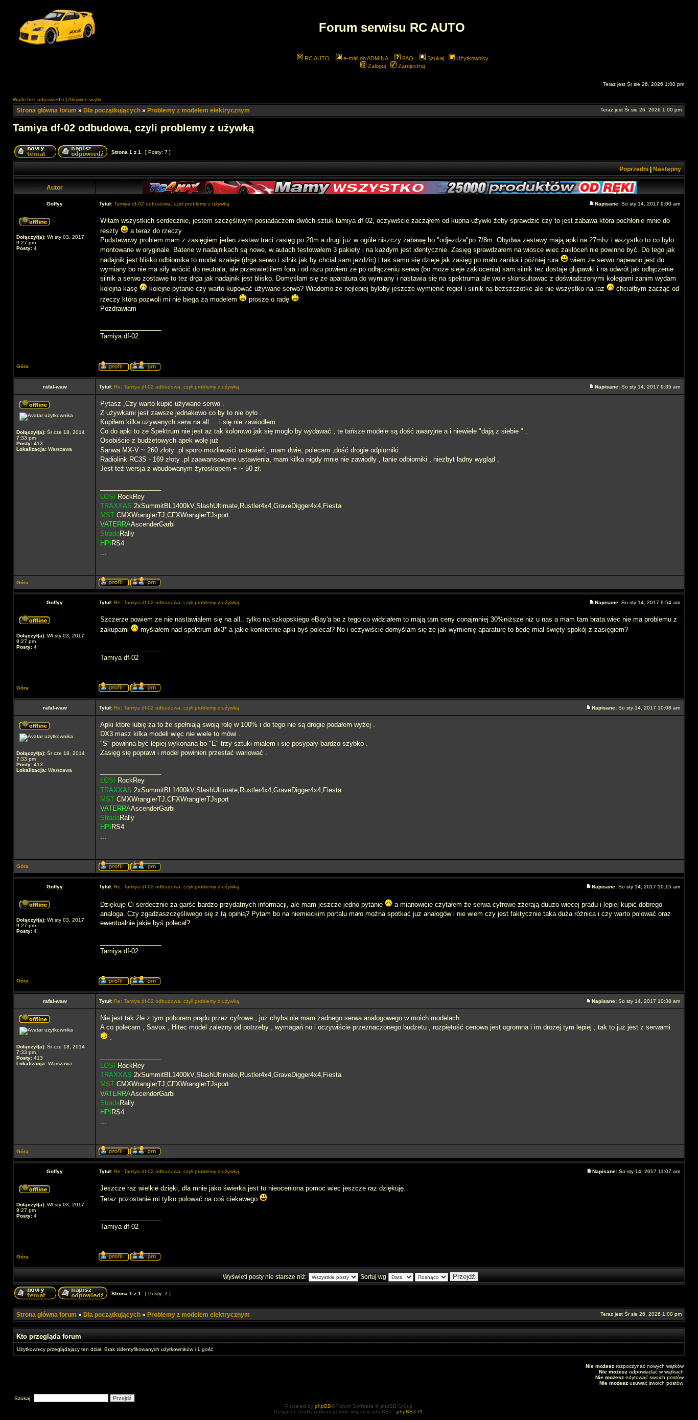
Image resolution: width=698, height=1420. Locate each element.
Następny (667, 169)
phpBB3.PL (410, 1411)
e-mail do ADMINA (365, 58)
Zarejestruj (411, 66)
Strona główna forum (46, 110)
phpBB (323, 1406)
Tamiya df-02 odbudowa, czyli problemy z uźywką (133, 127)
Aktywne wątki (84, 99)
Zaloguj (376, 66)
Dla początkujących (112, 110)
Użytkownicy (471, 58)
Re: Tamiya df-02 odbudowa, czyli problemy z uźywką (176, 387)
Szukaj (435, 58)
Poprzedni (633, 169)
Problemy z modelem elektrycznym (198, 110)
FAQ (407, 58)
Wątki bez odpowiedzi (38, 99)
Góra (22, 366)
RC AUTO (316, 58)
